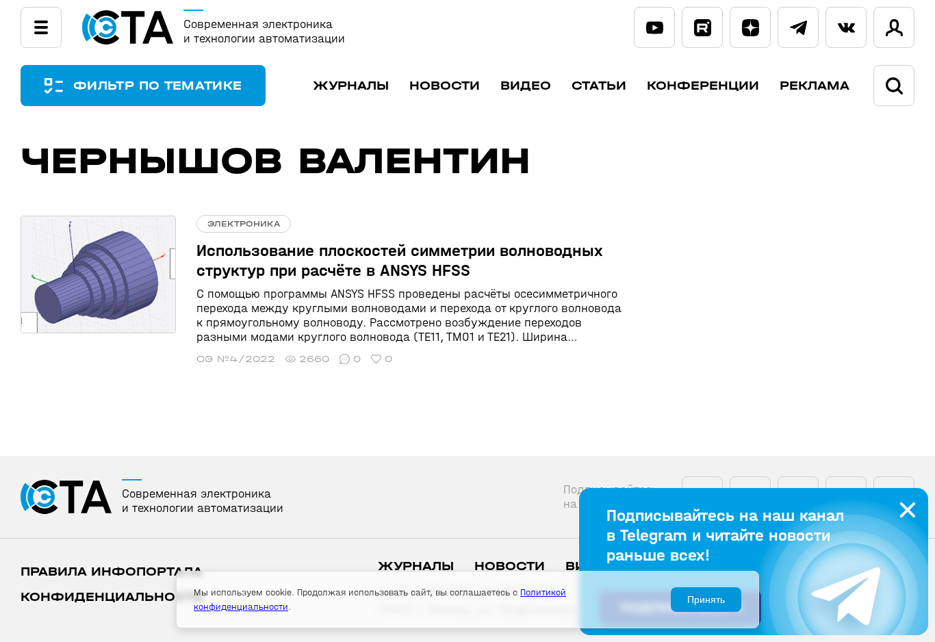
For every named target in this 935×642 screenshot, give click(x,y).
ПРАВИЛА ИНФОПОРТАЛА (112, 572)
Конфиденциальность (112, 597)
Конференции (703, 86)
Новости (444, 86)
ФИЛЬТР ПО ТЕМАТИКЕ (157, 86)
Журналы (351, 86)
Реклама (814, 86)
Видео (525, 86)
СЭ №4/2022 (235, 359)
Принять (706, 599)
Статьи (599, 86)
